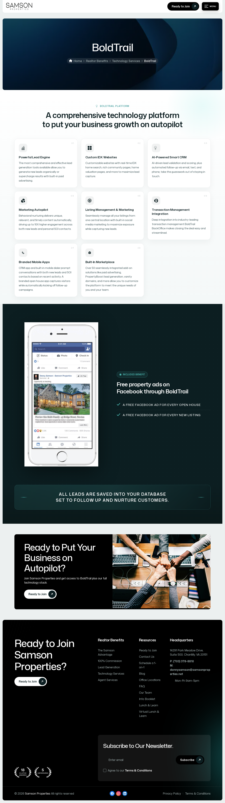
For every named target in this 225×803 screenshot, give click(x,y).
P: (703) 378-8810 (182, 661)
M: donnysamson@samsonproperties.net (190, 670)
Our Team (145, 693)
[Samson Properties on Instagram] (118, 793)
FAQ (142, 686)
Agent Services (108, 680)
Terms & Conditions (138, 770)
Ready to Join (148, 650)
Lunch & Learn (148, 705)
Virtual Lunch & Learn (149, 714)
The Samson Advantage (106, 652)
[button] (210, 6)
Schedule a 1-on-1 (147, 665)
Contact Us (146, 657)
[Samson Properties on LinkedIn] (124, 793)
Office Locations (149, 680)
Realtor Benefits (97, 61)
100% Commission (110, 661)
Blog (142, 674)
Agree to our (130, 770)
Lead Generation (109, 667)
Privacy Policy (172, 793)
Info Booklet (147, 699)
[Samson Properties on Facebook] (112, 793)
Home (78, 61)
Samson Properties (37, 793)
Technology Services (126, 61)
